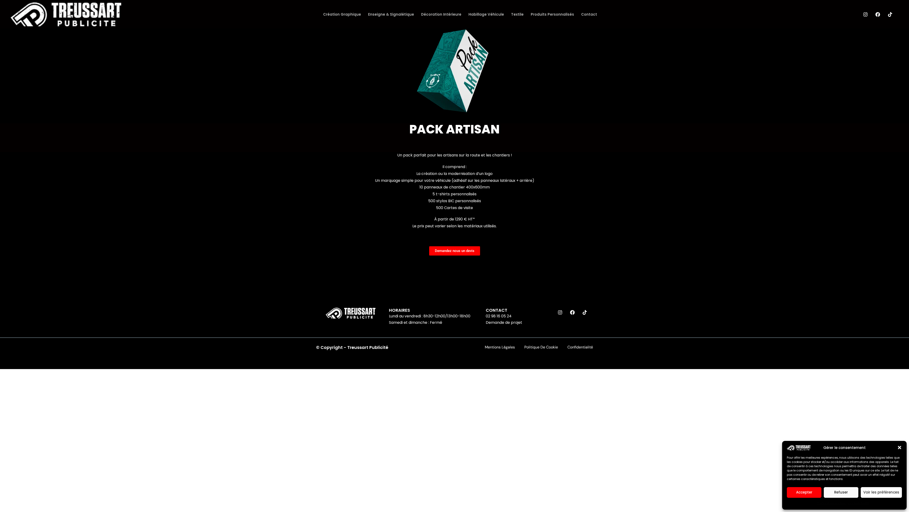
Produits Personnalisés (552, 14)
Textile (517, 14)
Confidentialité (858, 503)
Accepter (804, 492)
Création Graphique (342, 14)
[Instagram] (865, 14)
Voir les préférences (881, 492)
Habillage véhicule (486, 14)
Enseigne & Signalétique (391, 14)
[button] (899, 447)
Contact (589, 14)
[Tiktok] (890, 14)
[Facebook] (877, 14)
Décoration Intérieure (441, 14)
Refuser (841, 492)
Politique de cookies (831, 503)
